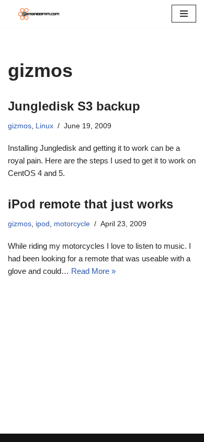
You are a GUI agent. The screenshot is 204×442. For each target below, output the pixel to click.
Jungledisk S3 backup (74, 106)
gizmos (19, 126)
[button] (184, 14)
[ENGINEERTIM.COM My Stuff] (39, 13)
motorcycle (72, 224)
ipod (43, 224)
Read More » (93, 271)
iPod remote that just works (90, 204)
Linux (44, 126)
